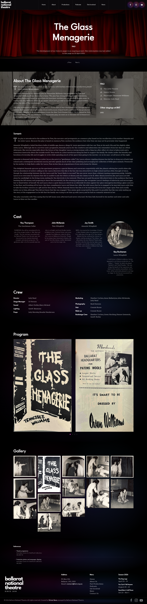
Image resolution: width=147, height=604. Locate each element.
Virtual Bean (53, 600)
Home (44, 4)
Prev (69, 62)
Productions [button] (65, 4)
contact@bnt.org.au (31, 89)
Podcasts (78, 4)
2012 (102, 112)
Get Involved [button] (91, 4)
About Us (93, 581)
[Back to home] (7, 5)
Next (77, 62)
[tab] (70, 434)
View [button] (25, 471)
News (103, 4)
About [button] (54, 4)
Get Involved (95, 589)
